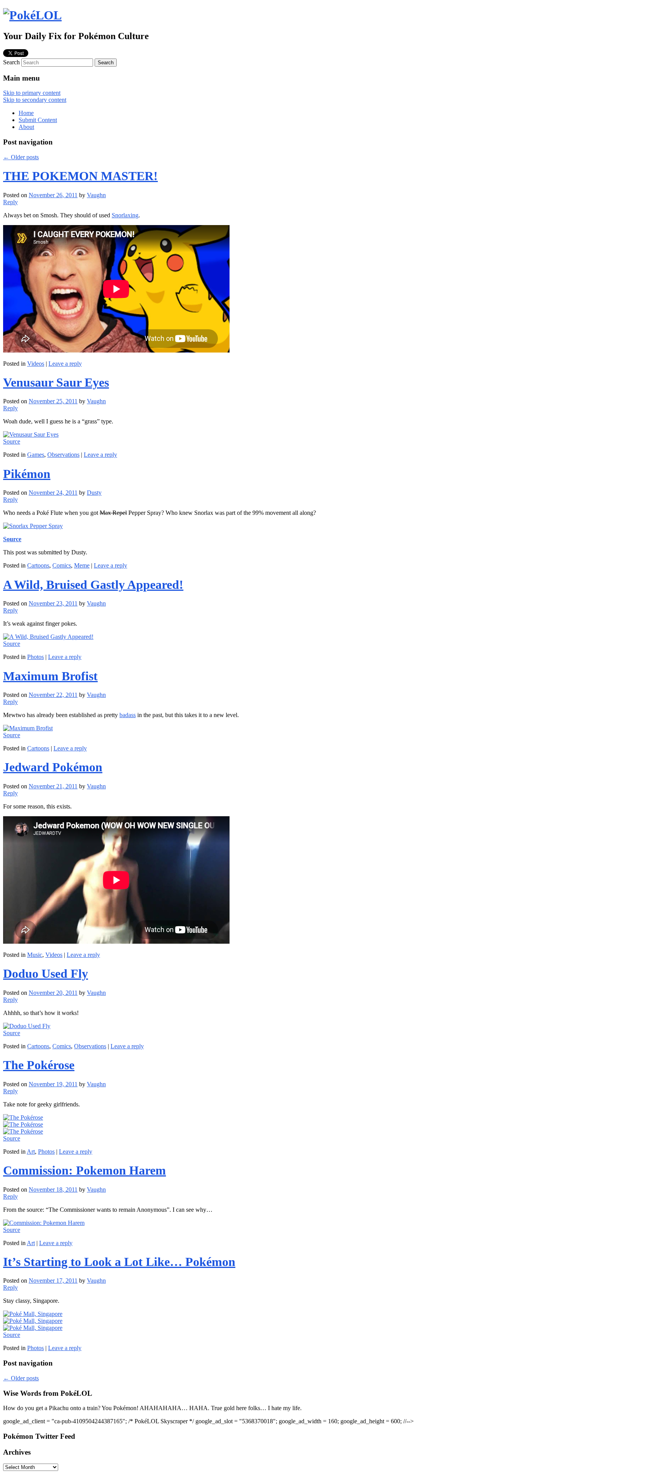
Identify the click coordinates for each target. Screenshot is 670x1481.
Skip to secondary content (34, 99)
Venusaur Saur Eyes (56, 382)
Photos (35, 657)
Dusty (94, 492)
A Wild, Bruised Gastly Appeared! (93, 585)
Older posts (21, 157)
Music (34, 954)
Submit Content (38, 120)
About (26, 127)
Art (31, 1151)
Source (11, 441)
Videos (35, 363)
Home (26, 113)
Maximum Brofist (50, 676)
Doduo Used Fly (45, 973)
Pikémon (26, 474)
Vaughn (96, 195)
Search (11, 62)
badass (127, 715)
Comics (61, 565)
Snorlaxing (125, 215)
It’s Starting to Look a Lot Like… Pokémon (119, 1262)
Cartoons (38, 565)
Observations (63, 454)
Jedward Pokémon (52, 767)
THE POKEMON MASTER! (80, 176)
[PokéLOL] (32, 15)
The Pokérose (38, 1065)
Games (35, 454)
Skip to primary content (31, 92)
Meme (82, 565)
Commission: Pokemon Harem (84, 1170)
